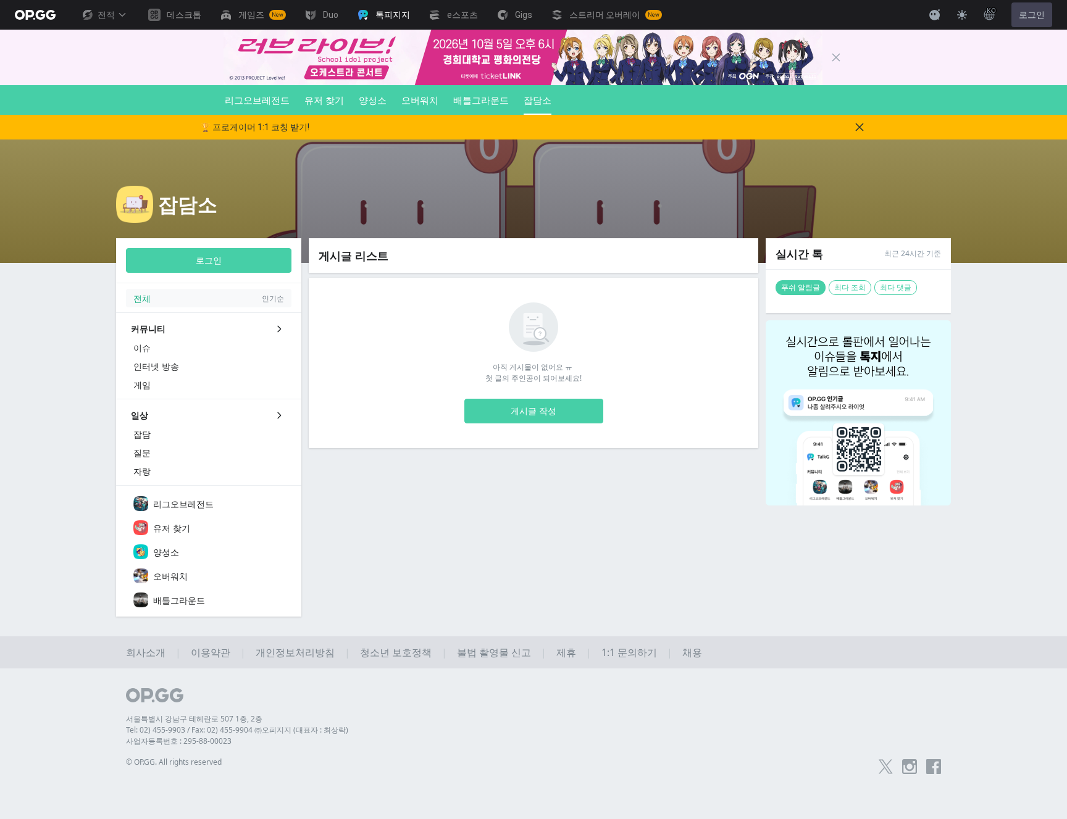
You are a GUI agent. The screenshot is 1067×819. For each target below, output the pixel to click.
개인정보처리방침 (295, 652)
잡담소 (537, 100)
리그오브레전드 (257, 100)
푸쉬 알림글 (800, 287)
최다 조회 (850, 287)
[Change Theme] (962, 14)
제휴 (566, 652)
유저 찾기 (324, 100)
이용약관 (210, 652)
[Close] (836, 57)
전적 (106, 15)
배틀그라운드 (481, 100)
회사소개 (145, 652)
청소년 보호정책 (396, 652)
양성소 (373, 100)
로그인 (1032, 15)
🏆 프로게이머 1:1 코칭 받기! (254, 127)
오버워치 (419, 100)
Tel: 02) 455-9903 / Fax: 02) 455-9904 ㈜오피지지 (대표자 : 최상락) (237, 730)
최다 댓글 (895, 287)
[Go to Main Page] (35, 15)
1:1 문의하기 (629, 652)
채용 (692, 652)
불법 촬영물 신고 (494, 652)
